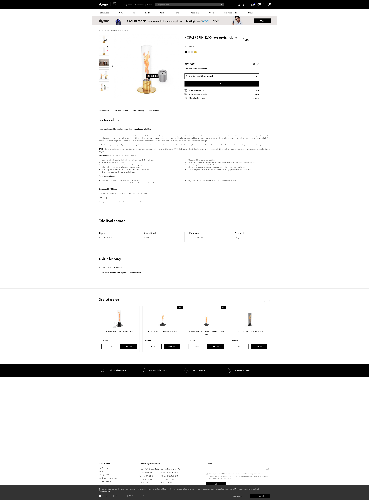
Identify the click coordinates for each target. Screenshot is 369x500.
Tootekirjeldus (104, 110)
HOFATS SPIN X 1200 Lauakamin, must (162, 331)
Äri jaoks (149, 5)
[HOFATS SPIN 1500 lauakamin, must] (119, 319)
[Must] (185, 52)
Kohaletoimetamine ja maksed (108, 478)
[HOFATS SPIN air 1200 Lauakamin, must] (250, 319)
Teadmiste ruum (139, 5)
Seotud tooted (154, 110)
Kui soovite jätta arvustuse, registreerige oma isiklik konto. (122, 272)
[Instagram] (239, 4)
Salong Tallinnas (127, 5)
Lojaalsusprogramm (105, 468)
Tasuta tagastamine (105, 481)
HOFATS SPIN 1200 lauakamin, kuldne (116, 31)
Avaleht (101, 31)
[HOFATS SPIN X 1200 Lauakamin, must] (163, 319)
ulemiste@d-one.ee (171, 472)
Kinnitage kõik (260, 496)
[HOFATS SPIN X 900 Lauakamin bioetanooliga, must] (206, 319)
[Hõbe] (189, 52)
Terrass (177, 12)
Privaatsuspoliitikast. (104, 491)
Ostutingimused (104, 475)
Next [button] (181, 66)
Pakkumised (104, 12)
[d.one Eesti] (108, 4)
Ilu (134, 12)
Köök (162, 12)
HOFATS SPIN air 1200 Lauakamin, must (250, 331)
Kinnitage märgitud (238, 496)
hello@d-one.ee (149, 472)
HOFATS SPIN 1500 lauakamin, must (119, 331)
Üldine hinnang (138, 110)
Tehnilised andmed (121, 110)
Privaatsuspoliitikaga (225, 478)
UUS (121, 12)
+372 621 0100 (150, 476)
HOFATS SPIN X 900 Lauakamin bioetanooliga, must (206, 332)
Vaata (110, 346)
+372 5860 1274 (172, 476)
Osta (126, 346)
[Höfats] (250, 39)
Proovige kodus (231, 12)
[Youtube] (243, 4)
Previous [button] (112, 66)
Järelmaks (102, 471)
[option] (146, 66)
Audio (211, 12)
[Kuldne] (195, 52)
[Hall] (192, 52)
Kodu (147, 12)
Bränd (250, 12)
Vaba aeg (194, 12)
